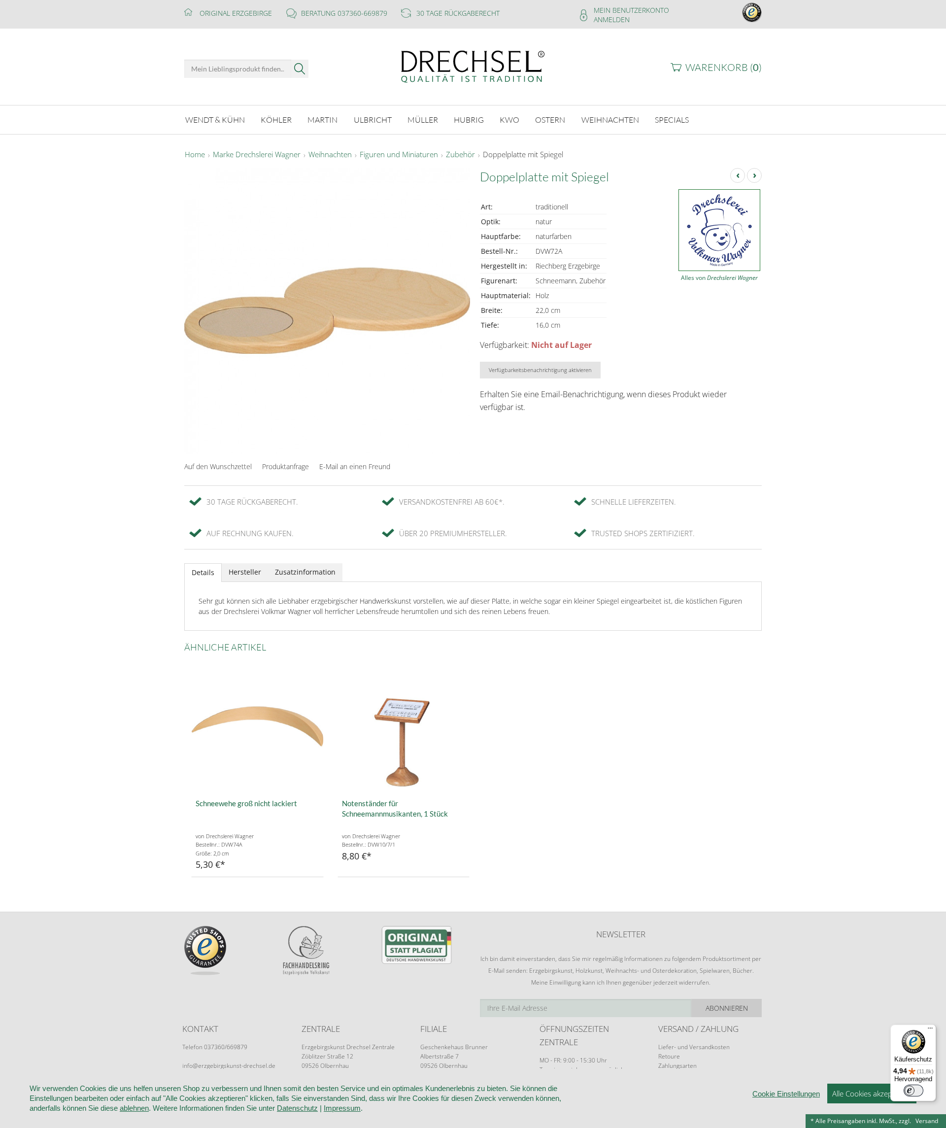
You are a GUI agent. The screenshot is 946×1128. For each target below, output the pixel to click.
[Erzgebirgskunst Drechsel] (473, 66)
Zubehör (460, 154)
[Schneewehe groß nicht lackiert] (257, 726)
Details (203, 572)
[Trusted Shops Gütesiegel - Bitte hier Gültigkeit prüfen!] (752, 11)
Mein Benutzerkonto (631, 10)
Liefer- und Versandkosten (694, 1047)
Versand (926, 1121)
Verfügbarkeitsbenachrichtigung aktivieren (540, 370)
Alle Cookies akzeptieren (872, 1093)
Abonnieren (727, 1008)
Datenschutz (297, 1108)
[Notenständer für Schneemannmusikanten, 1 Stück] (404, 726)
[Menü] (930, 1030)
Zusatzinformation (305, 572)
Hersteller (245, 572)
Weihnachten (330, 154)
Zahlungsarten (677, 1065)
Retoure (669, 1056)
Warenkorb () (723, 67)
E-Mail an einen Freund (354, 466)
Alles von (719, 277)
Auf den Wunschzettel (218, 466)
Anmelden (612, 19)
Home (195, 154)
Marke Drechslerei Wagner (257, 154)
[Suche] (299, 69)
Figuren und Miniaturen (399, 154)
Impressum (342, 1108)
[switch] (913, 1090)
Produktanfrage (285, 466)
